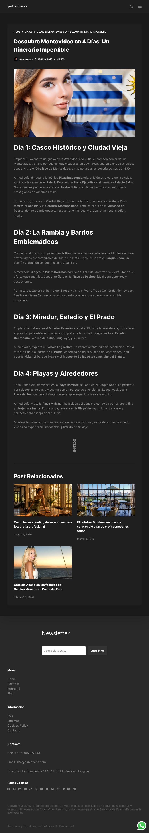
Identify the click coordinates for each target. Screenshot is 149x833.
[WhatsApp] (74, 450)
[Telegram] (63, 789)
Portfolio (13, 684)
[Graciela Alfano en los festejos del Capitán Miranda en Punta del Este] (43, 562)
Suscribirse (97, 650)
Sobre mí (13, 688)
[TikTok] (30, 789)
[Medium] (52, 789)
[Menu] (140, 6)
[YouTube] (25, 789)
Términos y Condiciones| (24, 826)
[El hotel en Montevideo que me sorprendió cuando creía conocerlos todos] (106, 500)
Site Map (13, 721)
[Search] (131, 6)
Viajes (61, 59)
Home (11, 679)
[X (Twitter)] (36, 789)
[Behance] (41, 789)
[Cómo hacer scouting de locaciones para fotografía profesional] (43, 500)
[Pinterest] (58, 789)
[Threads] (74, 440)
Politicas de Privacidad (58, 826)
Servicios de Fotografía (114, 809)
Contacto (13, 730)
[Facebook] (74, 442)
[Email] (47, 789)
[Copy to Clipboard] (74, 448)
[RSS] (74, 789)
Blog (10, 693)
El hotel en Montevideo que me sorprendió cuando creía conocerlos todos (103, 526)
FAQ (10, 716)
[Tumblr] (68, 789)
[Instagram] (8, 789)
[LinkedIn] (74, 445)
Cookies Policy (17, 725)
